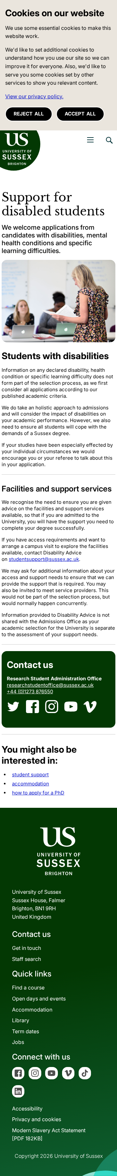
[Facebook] (32, 706)
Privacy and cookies (36, 1119)
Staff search (26, 959)
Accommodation (32, 1009)
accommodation (30, 784)
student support (30, 774)
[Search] (109, 145)
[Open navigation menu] (90, 140)
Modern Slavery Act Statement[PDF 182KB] (48, 1134)
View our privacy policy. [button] (34, 96)
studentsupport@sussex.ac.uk (44, 559)
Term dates (25, 1031)
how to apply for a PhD (38, 793)
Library (20, 1020)
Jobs (18, 1042)
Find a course (28, 987)
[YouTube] (70, 706)
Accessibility (27, 1108)
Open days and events (39, 998)
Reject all (29, 114)
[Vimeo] (90, 706)
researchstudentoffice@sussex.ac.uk (50, 685)
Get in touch (26, 948)
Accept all (80, 114)
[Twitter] (13, 706)
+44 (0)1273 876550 (30, 691)
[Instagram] (51, 706)
